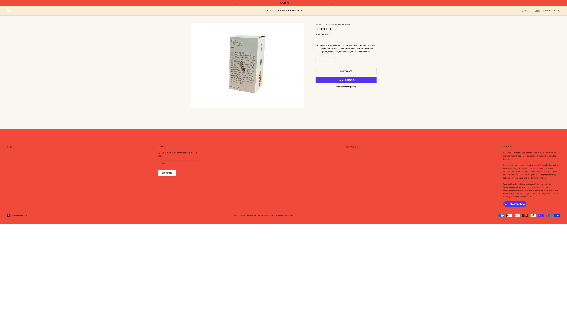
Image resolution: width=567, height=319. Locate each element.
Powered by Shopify (285, 215)
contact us (283, 3)
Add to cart (346, 71)
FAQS (9, 147)
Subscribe (167, 173)
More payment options (346, 87)
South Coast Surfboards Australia (333, 24)
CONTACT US (352, 147)
